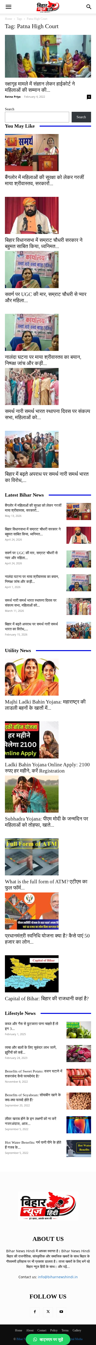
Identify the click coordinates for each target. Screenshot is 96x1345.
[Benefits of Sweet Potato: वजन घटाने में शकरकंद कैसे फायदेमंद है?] (78, 1077)
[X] (48, 1312)
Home (8, 19)
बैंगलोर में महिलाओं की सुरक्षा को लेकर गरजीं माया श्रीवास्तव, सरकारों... (44, 180)
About (29, 1330)
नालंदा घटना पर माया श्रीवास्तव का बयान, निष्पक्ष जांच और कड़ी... (43, 360)
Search (9, 109)
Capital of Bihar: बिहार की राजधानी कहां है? (47, 999)
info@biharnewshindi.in (58, 1277)
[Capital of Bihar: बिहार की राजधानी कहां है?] (48, 973)
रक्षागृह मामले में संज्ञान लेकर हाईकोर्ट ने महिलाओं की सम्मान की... (40, 87)
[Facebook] (35, 1312)
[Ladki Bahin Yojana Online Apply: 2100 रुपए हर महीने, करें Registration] (48, 739)
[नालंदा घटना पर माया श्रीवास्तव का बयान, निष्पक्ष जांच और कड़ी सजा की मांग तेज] (48, 332)
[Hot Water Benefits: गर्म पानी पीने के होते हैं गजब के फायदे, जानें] (78, 1148)
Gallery (77, 1330)
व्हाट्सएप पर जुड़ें (51, 1339)
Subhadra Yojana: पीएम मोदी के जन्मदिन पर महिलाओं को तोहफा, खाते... (46, 822)
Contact (41, 1330)
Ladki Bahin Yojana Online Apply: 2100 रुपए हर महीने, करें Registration (47, 768)
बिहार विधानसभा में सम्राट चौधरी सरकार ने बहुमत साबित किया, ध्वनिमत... (43, 243)
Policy (54, 1330)
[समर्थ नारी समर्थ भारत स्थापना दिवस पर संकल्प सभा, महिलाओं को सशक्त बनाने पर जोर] (48, 386)
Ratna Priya (13, 96)
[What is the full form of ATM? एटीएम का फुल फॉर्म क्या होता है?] (48, 856)
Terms (65, 1330)
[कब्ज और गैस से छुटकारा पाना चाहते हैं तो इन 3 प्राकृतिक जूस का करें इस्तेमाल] (78, 1029)
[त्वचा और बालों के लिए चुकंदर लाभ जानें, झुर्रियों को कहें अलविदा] (78, 1053)
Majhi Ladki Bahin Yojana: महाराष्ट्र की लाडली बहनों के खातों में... (45, 705)
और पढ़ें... (64, 1266)
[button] (8, 7)
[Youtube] (61, 1312)
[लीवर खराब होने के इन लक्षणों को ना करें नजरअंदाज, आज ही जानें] (78, 1124)
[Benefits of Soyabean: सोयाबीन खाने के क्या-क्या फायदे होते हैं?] (78, 1101)
